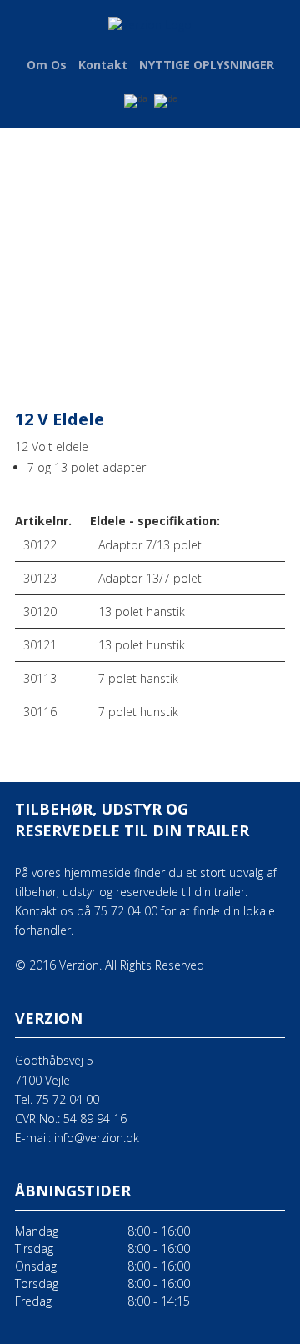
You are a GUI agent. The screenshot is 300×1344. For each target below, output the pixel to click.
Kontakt (103, 65)
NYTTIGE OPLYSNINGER (206, 65)
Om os (47, 65)
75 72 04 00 (67, 1099)
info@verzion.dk (96, 1138)
